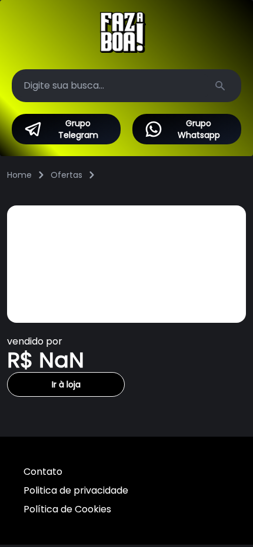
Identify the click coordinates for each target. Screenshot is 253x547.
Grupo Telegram (78, 129)
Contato (43, 471)
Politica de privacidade (76, 490)
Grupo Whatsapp (199, 129)
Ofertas (66, 175)
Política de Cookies (67, 509)
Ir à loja (66, 384)
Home (19, 175)
